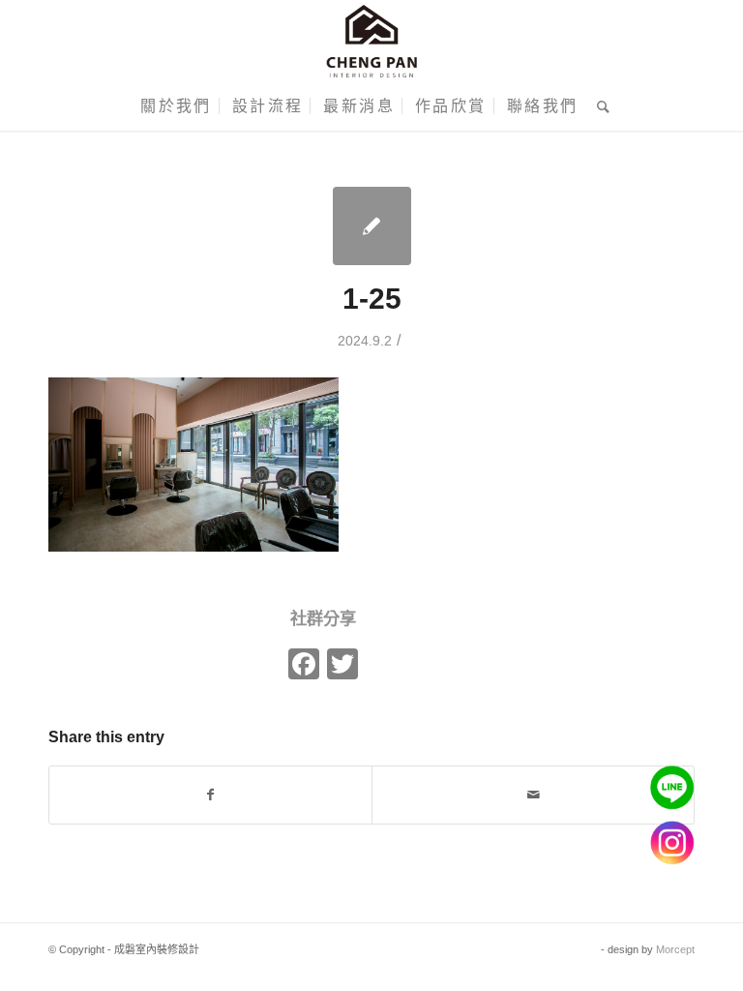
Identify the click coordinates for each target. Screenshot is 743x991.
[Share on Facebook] (210, 795)
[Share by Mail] (533, 795)
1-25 (371, 299)
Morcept (675, 949)
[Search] (599, 106)
